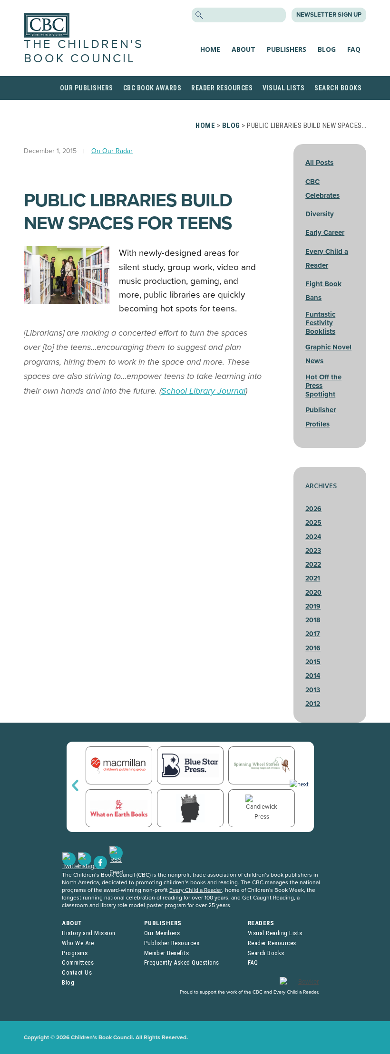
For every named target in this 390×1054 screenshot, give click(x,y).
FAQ (354, 49)
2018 (312, 620)
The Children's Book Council (84, 51)
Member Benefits (166, 953)
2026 (313, 509)
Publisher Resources (172, 943)
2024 (313, 537)
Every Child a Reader (195, 890)
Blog (327, 49)
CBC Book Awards (152, 88)
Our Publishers (86, 88)
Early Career (324, 232)
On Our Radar (112, 151)
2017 (312, 634)
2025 (313, 523)
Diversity (319, 214)
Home (210, 49)
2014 (312, 676)
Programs (75, 953)
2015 (313, 662)
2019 (313, 606)
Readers (261, 923)
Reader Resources (222, 88)
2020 (313, 593)
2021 (312, 578)
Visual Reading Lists (275, 933)
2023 (313, 551)
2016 (313, 648)
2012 (312, 704)
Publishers (286, 49)
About (243, 49)
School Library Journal (203, 391)
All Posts (319, 162)
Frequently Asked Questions (181, 962)
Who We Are (78, 943)
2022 (313, 565)
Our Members (162, 933)
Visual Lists (283, 88)
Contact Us (77, 972)
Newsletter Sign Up (328, 15)
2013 (312, 690)
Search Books (337, 88)
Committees (78, 962)
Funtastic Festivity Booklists (320, 323)
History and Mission (89, 933)
